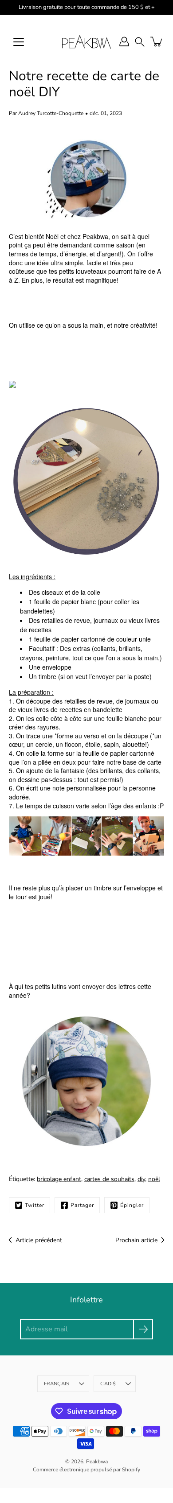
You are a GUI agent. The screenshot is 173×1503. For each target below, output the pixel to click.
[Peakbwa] (86, 41)
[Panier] (157, 41)
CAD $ (108, 1383)
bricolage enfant (59, 1179)
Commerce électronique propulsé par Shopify (86, 1469)
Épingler (132, 1205)
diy (141, 1179)
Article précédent (39, 1240)
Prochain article (136, 1240)
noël (154, 1179)
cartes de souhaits (109, 1179)
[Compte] (124, 41)
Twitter (34, 1205)
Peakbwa (97, 1461)
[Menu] (18, 42)
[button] (140, 42)
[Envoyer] (143, 1329)
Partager (82, 1205)
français (57, 1383)
